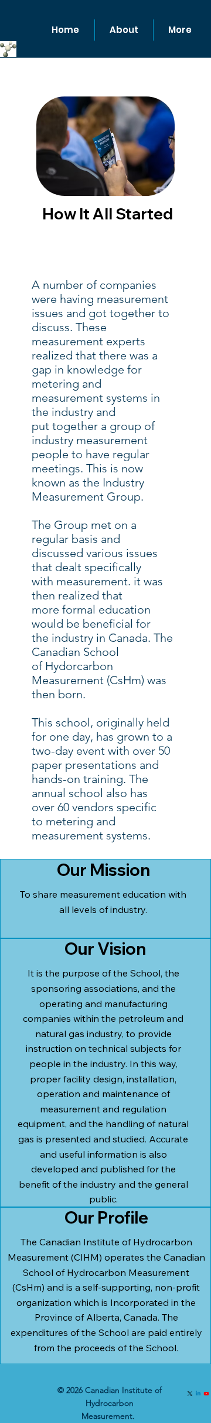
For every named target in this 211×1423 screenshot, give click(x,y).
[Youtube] (206, 1394)
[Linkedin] (198, 1394)
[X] (190, 1394)
